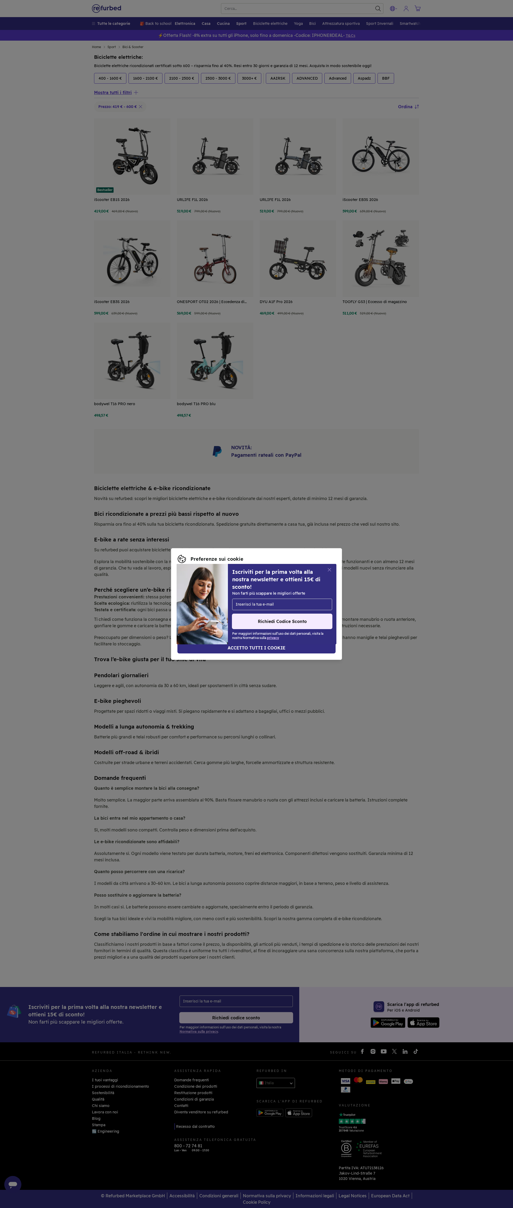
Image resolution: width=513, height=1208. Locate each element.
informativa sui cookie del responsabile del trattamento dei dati (237, 609)
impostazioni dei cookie (279, 598)
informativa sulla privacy (247, 604)
